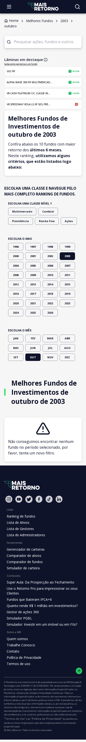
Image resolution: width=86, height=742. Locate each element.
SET (15, 357)
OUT (33, 357)
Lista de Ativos (18, 522)
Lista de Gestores (20, 528)
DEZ (67, 357)
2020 (16, 303)
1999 (67, 246)
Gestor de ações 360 (23, 612)
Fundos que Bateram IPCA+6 (29, 599)
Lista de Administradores (26, 535)
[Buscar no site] (77, 7)
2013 (33, 284)
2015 (67, 284)
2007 (67, 265)
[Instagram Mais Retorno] (8, 499)
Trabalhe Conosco (21, 645)
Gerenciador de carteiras (26, 549)
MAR (50, 338)
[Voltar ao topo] (79, 671)
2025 (33, 312)
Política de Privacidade (24, 657)
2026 (50, 312)
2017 (33, 293)
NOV (50, 357)
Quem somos (17, 638)
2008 (16, 275)
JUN (33, 348)
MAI (16, 348)
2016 (16, 293)
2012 (16, 284)
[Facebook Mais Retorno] (39, 499)
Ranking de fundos (21, 516)
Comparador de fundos (25, 561)
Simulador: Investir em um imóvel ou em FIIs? (42, 624)
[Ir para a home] (43, 7)
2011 (67, 275)
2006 (50, 265)
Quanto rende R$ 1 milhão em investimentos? (42, 605)
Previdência (20, 221)
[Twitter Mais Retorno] (28, 499)
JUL (50, 348)
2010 (50, 275)
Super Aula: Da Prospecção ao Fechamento (40, 582)
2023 (67, 303)
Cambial (48, 211)
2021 (33, 303)
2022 (50, 303)
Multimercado (22, 211)
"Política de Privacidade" (46, 718)
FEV (33, 338)
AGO (67, 348)
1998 (50, 246)
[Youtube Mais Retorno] (18, 499)
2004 (16, 265)
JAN (15, 338)
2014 (50, 284)
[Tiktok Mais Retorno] (49, 499)
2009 (33, 275)
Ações (69, 221)
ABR (67, 338)
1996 (16, 246)
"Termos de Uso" (15, 718)
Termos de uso (18, 663)
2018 (50, 293)
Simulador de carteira (23, 568)
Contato (13, 651)
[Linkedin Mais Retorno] (59, 499)
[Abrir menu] (9, 7)
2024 (16, 312)
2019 (67, 293)
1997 (33, 246)
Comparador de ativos (24, 555)
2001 (33, 256)
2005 (33, 265)
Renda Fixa (47, 221)
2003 (67, 256)
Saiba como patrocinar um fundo (20, 63)
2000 (16, 256)
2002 (50, 256)
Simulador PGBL (19, 618)
